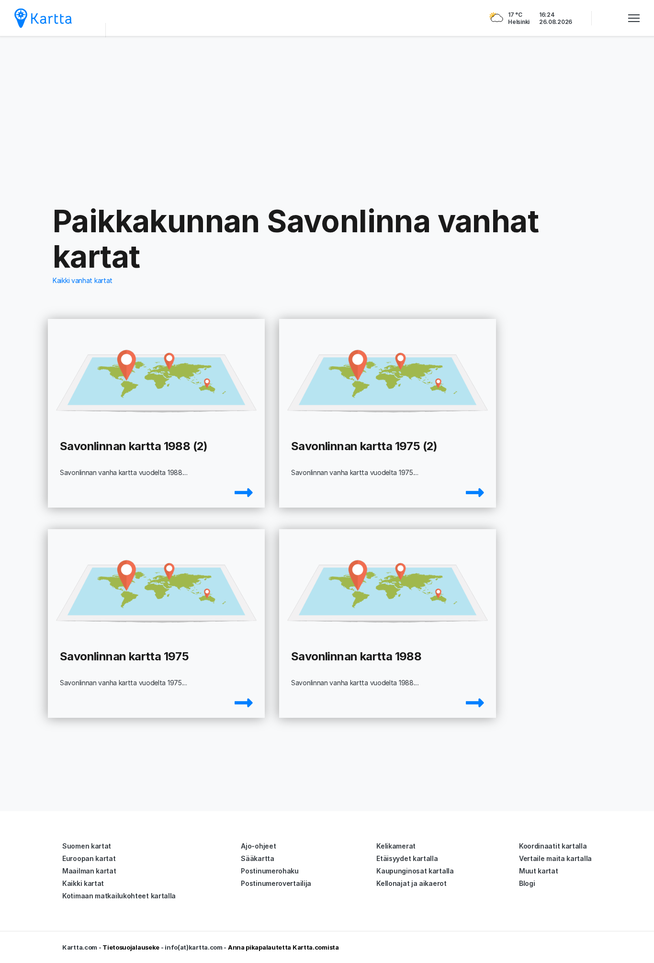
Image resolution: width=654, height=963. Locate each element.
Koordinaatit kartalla (553, 846)
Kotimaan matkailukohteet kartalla (119, 896)
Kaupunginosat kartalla (414, 871)
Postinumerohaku (270, 871)
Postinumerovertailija (276, 883)
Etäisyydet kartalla (407, 858)
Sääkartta (257, 858)
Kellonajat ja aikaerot (411, 883)
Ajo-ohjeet (258, 846)
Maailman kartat (89, 871)
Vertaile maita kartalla (555, 858)
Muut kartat (538, 871)
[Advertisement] (327, 120)
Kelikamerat (396, 846)
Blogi (527, 883)
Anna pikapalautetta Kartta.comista (283, 947)
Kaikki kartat (83, 883)
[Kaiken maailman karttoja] (43, 18)
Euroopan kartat (89, 858)
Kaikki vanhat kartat (83, 280)
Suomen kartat (86, 846)
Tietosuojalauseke (130, 947)
